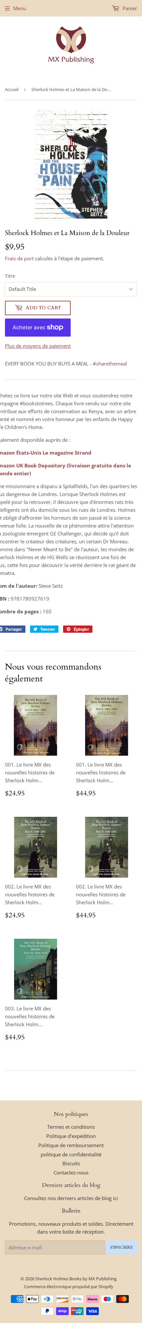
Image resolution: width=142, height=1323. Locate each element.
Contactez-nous (71, 1172)
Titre (10, 276)
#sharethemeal (110, 363)
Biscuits (71, 1163)
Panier (129, 8)
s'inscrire (121, 1247)
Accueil (11, 89)
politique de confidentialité (71, 1154)
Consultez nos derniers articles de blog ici (71, 1198)
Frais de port (19, 258)
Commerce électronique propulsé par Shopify (68, 1286)
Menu (19, 8)
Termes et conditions (71, 1126)
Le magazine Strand (67, 452)
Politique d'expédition (71, 1136)
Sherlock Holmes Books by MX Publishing (76, 1279)
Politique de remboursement (71, 1145)
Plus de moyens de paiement (38, 346)
